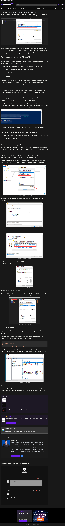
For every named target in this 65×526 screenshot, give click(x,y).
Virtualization (21, 9)
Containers (29, 9)
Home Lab (45, 9)
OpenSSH (8, 75)
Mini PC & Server (38, 9)
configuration (7, 463)
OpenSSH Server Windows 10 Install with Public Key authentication (20, 69)
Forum (2, 9)
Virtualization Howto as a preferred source (26, 431)
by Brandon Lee (12, 17)
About (51, 9)
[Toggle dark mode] (63, 9)
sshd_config (26, 463)
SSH (22, 463)
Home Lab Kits (8, 9)
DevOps (15, 9)
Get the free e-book (11, 423)
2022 (6, 12)
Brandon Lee (14, 440)
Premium (57, 9)
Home (2, 12)
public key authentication (15, 463)
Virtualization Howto (35, 524)
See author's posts (15, 455)
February (10, 12)
